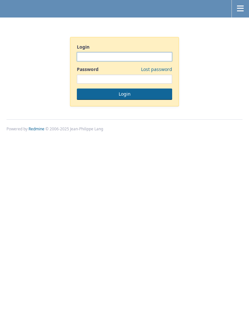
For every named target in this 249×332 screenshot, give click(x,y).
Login (83, 47)
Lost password (156, 69)
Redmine (36, 129)
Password (124, 69)
